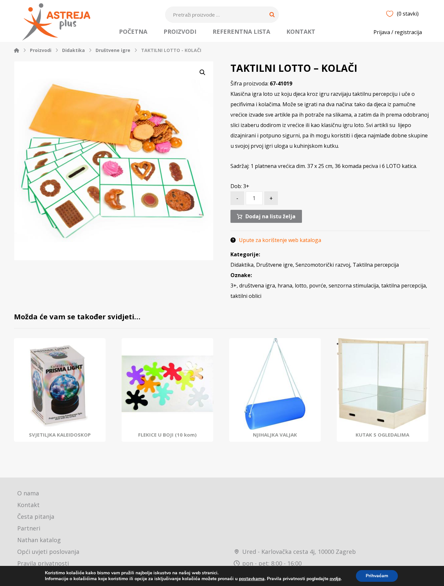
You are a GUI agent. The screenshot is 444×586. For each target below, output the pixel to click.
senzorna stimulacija (354, 285)
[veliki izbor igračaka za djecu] (56, 22)
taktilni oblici (245, 295)
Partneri (28, 528)
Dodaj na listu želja (270, 216)
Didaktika (242, 264)
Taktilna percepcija (376, 264)
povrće (317, 285)
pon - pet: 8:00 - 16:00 (272, 563)
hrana (285, 285)
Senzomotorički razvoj (322, 264)
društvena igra (257, 285)
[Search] (272, 14)
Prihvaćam (377, 576)
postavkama (252, 579)
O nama (28, 493)
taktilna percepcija (403, 285)
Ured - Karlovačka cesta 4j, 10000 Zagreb (299, 551)
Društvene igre (274, 264)
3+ (233, 285)
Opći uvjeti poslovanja (48, 551)
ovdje (335, 579)
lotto (301, 285)
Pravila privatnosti (43, 563)
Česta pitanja (35, 516)
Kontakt (28, 505)
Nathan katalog (39, 540)
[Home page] (16, 50)
